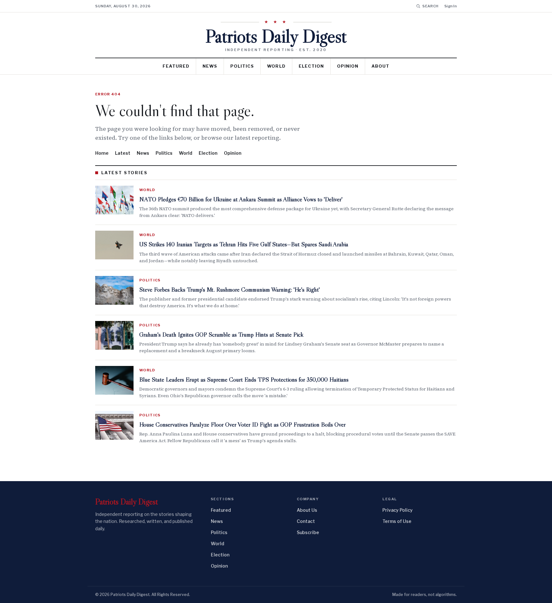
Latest (122, 153)
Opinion (347, 66)
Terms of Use (396, 521)
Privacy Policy (397, 510)
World (276, 66)
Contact (306, 521)
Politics (242, 66)
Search (430, 6)
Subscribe (308, 532)
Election (311, 66)
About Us (307, 510)
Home (102, 153)
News (210, 66)
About (380, 66)
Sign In (450, 6)
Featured (176, 66)
